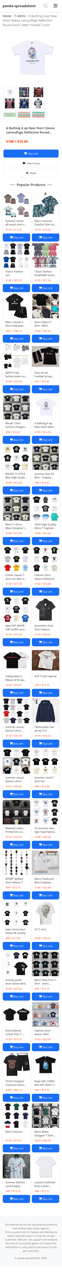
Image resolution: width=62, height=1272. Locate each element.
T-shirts (20, 16)
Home (7, 16)
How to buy (33, 163)
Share (33, 173)
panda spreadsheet (19, 6)
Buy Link (33, 153)
